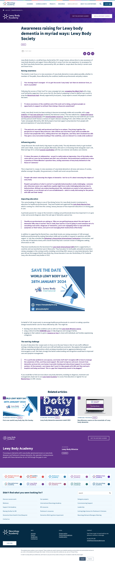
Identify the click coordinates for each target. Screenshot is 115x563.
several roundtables (47, 150)
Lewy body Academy (49, 377)
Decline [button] (90, 559)
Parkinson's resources (47, 511)
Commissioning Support (85, 503)
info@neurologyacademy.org (96, 540)
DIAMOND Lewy (45, 331)
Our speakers (44, 499)
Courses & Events (41, 4)
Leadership (81, 507)
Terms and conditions (65, 535)
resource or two (53, 333)
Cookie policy (63, 537)
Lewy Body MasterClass (81, 204)
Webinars (6, 503)
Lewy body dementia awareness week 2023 (55, 420)
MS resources (44, 507)
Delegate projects (83, 499)
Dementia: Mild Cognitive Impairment (52, 515)
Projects (52, 4)
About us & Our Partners (88, 4)
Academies (30, 4)
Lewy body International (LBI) (63, 247)
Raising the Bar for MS (10, 511)
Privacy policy (63, 533)
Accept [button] (82, 559)
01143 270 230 (91, 538)
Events (33, 535)
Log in (107, 4)
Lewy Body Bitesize (70, 449)
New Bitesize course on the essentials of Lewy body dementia (94, 421)
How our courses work (9, 499)
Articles (33, 533)
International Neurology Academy (50, 503)
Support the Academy (9, 507)
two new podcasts (36, 115)
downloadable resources (54, 117)
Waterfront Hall (33, 95)
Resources (61, 4)
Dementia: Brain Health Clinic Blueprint (15, 515)
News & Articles (73, 4)
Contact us (6, 519)
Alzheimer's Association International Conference (62, 238)
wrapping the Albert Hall (74, 91)
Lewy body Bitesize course (71, 329)
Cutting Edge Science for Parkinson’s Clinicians (92, 511)
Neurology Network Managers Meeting (89, 515)
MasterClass (25, 379)
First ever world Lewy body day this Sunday (18, 420)
